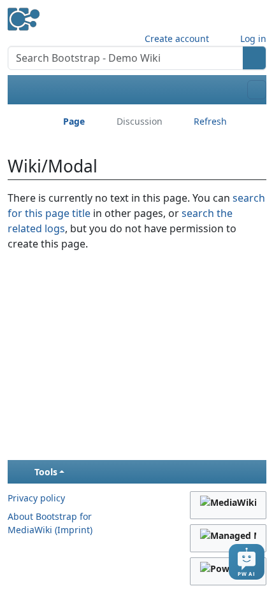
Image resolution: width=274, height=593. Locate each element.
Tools (45, 472)
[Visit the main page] (24, 15)
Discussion (139, 121)
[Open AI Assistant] (246, 562)
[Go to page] (254, 58)
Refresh (210, 121)
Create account (177, 38)
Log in (253, 38)
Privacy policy (36, 498)
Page (74, 121)
